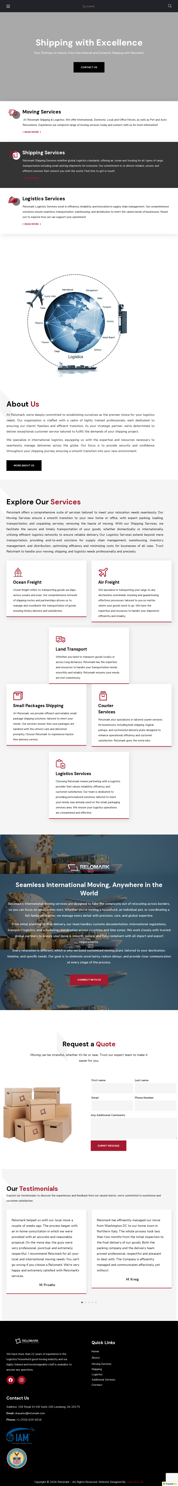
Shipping (97, 1369)
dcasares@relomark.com (30, 1413)
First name (99, 1080)
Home (95, 1351)
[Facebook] (10, 1380)
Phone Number (144, 1098)
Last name (141, 1080)
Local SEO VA (135, 1482)
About (96, 1357)
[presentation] (82, 1302)
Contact (97, 1385)
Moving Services (101, 1364)
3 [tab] (89, 1302)
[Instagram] (21, 1380)
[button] (170, 6)
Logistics (97, 1374)
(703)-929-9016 (29, 1420)
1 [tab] (82, 1302)
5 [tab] (96, 1302)
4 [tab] (92, 1302)
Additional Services (103, 1380)
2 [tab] (85, 1302)
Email (95, 1098)
